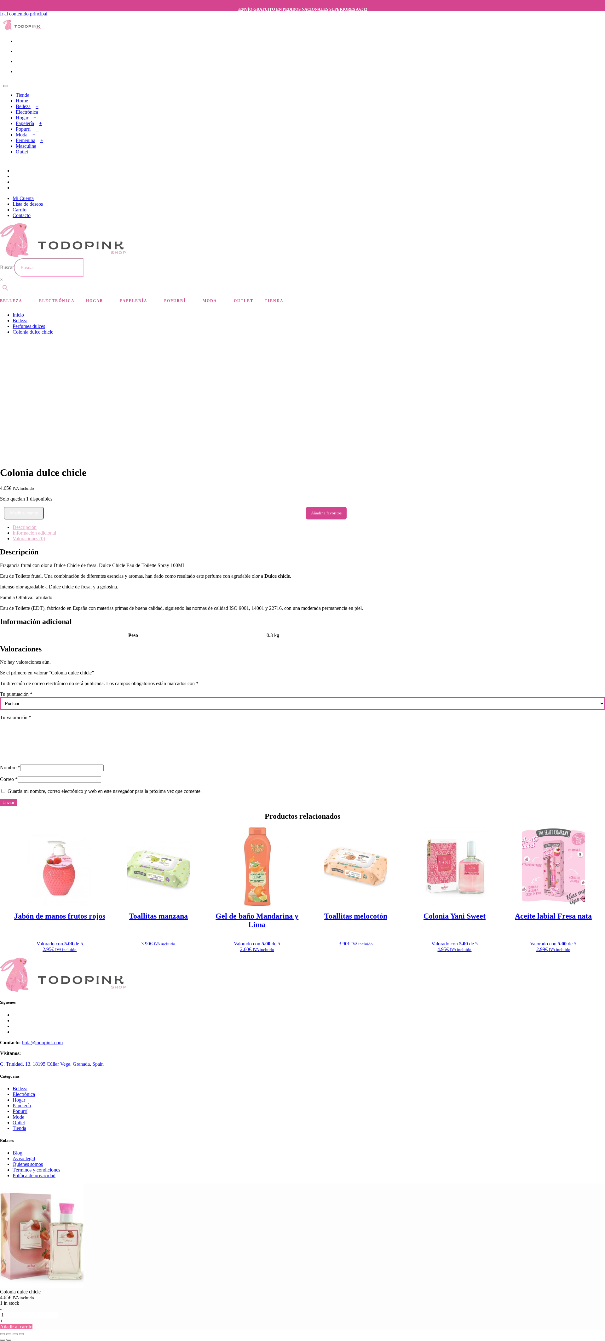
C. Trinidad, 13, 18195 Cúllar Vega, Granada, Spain (52, 1064)
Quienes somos (28, 1164)
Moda (21, 134)
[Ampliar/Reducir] (2, 1334)
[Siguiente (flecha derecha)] (8, 1340)
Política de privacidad (34, 1175)
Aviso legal (24, 1158)
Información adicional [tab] (34, 533)
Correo (9, 779)
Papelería (25, 123)
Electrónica (27, 112)
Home (22, 100)
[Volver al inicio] (22, 28)
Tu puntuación (16, 694)
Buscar (7, 267)
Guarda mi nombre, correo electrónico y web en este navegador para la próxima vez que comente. (105, 791)
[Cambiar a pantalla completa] (8, 1334)
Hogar (22, 117)
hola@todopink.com (42, 1042)
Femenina (25, 140)
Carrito (19, 209)
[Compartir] (15, 1334)
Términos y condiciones (36, 1169)
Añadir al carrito (23, 513)
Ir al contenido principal (23, 13)
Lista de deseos (28, 204)
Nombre (10, 767)
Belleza (23, 106)
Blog (17, 1152)
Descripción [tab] (25, 527)
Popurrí (23, 129)
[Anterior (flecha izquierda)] (2, 1340)
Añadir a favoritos (326, 513)
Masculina (26, 146)
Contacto (22, 215)
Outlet (22, 151)
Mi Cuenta (23, 198)
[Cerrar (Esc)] (21, 1334)
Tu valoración (15, 717)
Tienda (22, 95)
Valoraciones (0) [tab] (29, 538)
